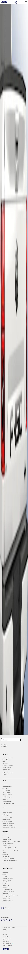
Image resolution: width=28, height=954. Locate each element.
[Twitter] (4, 920)
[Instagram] (9, 920)
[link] (4, 929)
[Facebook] (1, 920)
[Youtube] (6, 920)
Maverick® (4, 746)
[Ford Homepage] (6, 950)
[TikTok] (1, 921)
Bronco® (4, 744)
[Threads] (11, 920)
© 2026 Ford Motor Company (9, 927)
